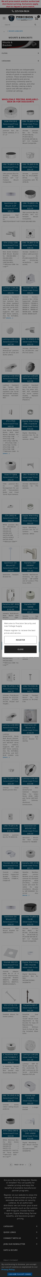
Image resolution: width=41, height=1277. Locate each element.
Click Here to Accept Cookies (20, 1274)
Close (21, 649)
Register (20, 640)
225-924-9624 (21, 11)
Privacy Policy (8, 1269)
